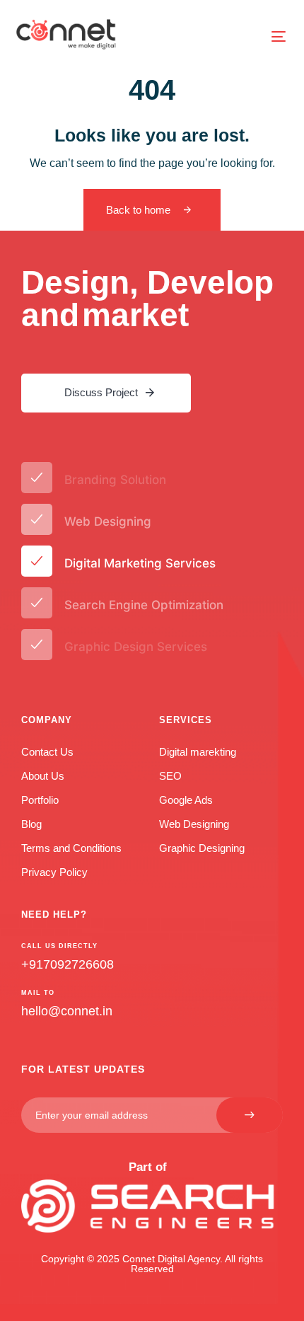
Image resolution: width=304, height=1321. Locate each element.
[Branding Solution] (152, 480)
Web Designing (194, 824)
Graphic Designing (202, 848)
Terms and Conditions (71, 848)
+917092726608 (67, 964)
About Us (42, 776)
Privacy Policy (54, 872)
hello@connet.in (66, 1011)
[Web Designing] (152, 522)
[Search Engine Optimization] (152, 605)
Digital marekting (197, 752)
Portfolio (40, 800)
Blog (31, 824)
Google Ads (186, 800)
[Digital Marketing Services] (152, 564)
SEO (170, 776)
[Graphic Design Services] (152, 647)
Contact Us (47, 752)
